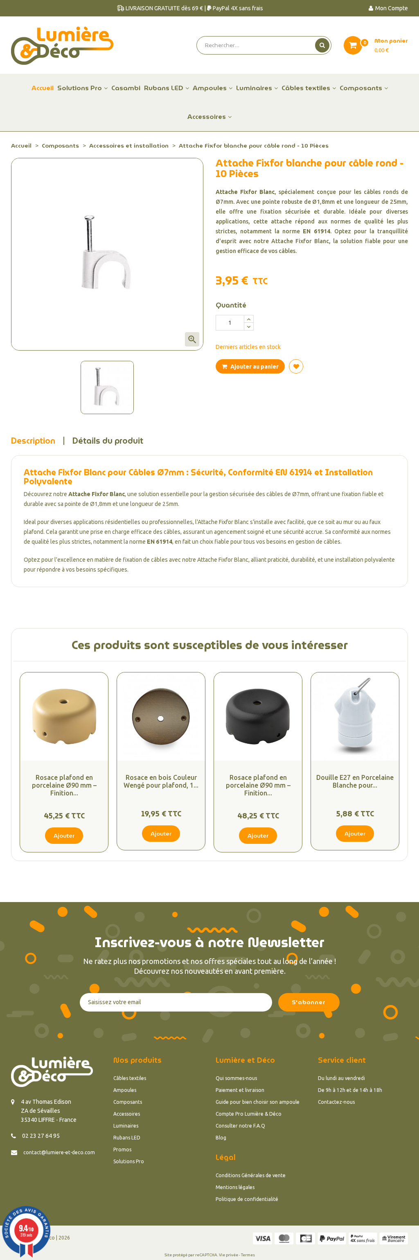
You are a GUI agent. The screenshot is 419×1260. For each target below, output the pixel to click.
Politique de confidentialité (247, 1199)
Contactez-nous (336, 1102)
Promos (122, 1149)
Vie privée (228, 1255)
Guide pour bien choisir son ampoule (258, 1102)
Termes (248, 1255)
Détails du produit (107, 441)
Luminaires (125, 1125)
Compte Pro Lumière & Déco (249, 1113)
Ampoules (124, 1090)
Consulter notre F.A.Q (240, 1125)
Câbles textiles (129, 1078)
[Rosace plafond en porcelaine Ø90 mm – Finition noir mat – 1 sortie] (258, 716)
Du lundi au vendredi (341, 1078)
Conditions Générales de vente (251, 1175)
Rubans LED (126, 1137)
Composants (127, 1102)
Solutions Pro (128, 1161)
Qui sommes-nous (236, 1078)
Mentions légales (235, 1187)
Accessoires (126, 1113)
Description (33, 441)
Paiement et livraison (240, 1090)
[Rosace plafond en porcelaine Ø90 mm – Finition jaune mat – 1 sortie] (64, 716)
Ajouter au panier (254, 366)
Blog (221, 1137)
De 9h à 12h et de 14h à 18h (350, 1090)
